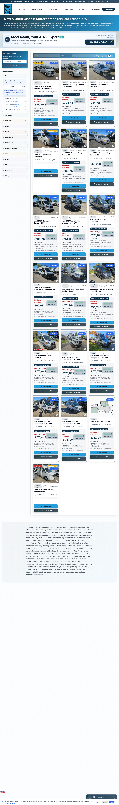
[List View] (112, 56)
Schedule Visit (109, 9)
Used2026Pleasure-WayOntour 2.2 (72, 154)
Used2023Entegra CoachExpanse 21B (44, 222)
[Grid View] (109, 56)
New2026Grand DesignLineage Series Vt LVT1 (71, 358)
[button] (59, 39)
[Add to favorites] (57, 78)
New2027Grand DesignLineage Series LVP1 (71, 222)
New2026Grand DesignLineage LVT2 (99, 220)
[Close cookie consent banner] (116, 802)
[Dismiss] (88, 796)
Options (98, 802)
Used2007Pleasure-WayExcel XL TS (100, 154)
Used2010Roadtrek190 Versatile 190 (99, 86)
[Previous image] (34, 70)
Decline (105, 802)
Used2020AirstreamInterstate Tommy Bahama (44, 87)
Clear (23, 86)
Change (12, 86)
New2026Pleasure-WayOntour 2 (43, 357)
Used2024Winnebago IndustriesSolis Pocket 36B (44, 288)
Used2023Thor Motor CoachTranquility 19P (101, 290)
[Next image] (56, 70)
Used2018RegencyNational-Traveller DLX (73, 86)
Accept (111, 802)
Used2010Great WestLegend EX (42, 156)
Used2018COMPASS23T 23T (102, 422)
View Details (47, 119)
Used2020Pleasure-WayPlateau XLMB (44, 491)
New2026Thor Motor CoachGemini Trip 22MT (73, 290)
